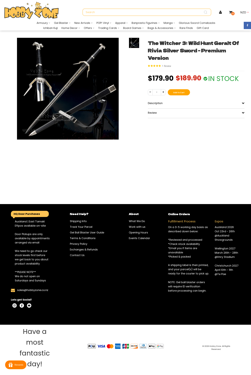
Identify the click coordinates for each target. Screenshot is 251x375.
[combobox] (147, 12)
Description (155, 103)
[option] (68, 103)
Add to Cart (178, 92)
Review (152, 113)
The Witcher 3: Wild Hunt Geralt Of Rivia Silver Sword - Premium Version (193, 50)
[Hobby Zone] (31, 10)
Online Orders (179, 214)
